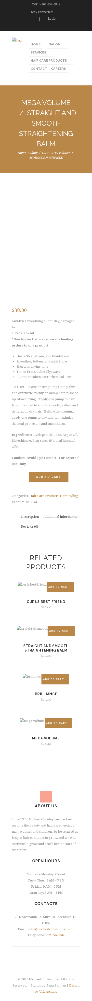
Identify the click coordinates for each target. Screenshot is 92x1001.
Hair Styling (69, 496)
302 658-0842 (50, 4)
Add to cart (48, 477)
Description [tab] (30, 517)
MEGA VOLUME (46, 103)
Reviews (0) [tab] (29, 526)
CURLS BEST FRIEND (46, 602)
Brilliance (46, 694)
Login (52, 18)
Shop (34, 153)
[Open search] (77, 27)
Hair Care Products (56, 153)
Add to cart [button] (58, 587)
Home (22, 153)
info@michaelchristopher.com (51, 929)
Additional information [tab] (60, 517)
